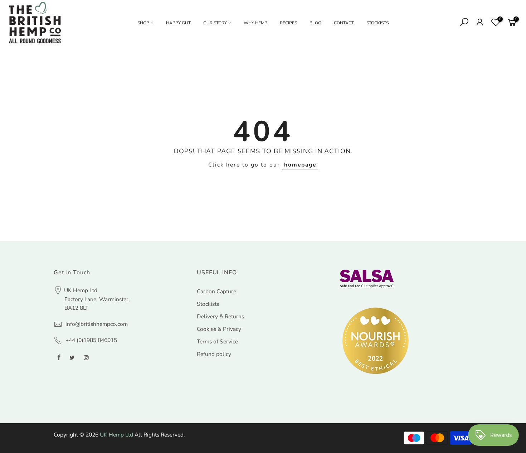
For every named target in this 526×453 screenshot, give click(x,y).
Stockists (208, 304)
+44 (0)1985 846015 (91, 340)
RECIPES (288, 23)
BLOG (315, 23)
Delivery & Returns (220, 316)
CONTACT (344, 23)
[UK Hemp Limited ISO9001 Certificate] (367, 278)
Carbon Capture (216, 291)
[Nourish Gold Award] (375, 340)
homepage (300, 164)
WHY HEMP (255, 23)
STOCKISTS (377, 23)
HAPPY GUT (178, 23)
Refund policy (214, 354)
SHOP (143, 23)
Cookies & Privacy (219, 329)
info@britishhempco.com (96, 324)
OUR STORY (215, 23)
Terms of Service (217, 341)
